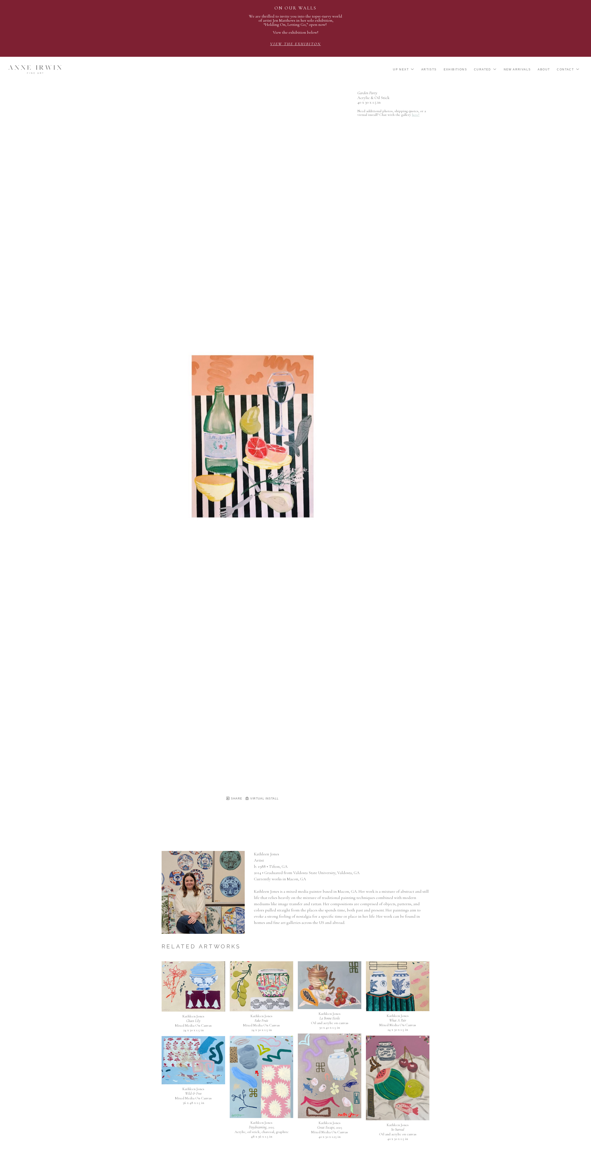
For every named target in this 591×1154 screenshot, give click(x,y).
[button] (403, 69)
